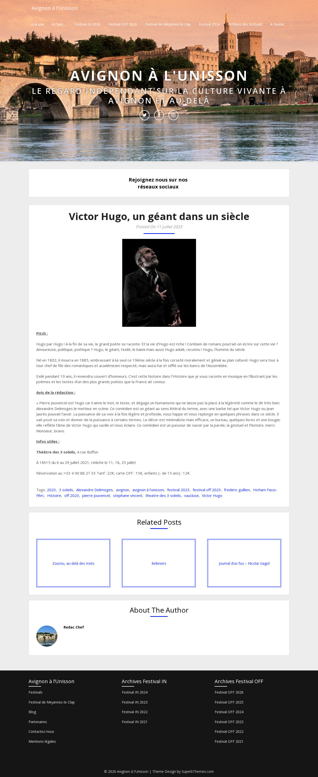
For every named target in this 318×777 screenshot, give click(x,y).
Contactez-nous (41, 731)
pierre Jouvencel (96, 495)
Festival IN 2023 (135, 702)
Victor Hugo (212, 495)
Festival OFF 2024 (229, 711)
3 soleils (66, 489)
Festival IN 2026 (87, 24)
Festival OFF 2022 (229, 731)
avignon (122, 489)
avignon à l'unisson (148, 489)
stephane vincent (127, 495)
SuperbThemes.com (198, 771)
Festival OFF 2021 (229, 741)
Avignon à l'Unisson (55, 8)
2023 (51, 489)
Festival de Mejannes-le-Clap (52, 702)
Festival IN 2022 (135, 711)
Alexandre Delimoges (94, 489)
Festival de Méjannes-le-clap (168, 24)
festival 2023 (178, 489)
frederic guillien (237, 489)
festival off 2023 (207, 489)
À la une (37, 24)
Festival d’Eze (209, 24)
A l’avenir (277, 24)
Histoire (54, 495)
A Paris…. (59, 24)
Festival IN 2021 (135, 721)
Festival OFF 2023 (229, 721)
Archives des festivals (245, 24)
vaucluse (191, 495)
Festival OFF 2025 (229, 702)
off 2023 (71, 495)
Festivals (35, 692)
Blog (32, 711)
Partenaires (38, 721)
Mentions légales (42, 741)
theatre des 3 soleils (163, 495)
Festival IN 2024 (135, 692)
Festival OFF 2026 (122, 24)
